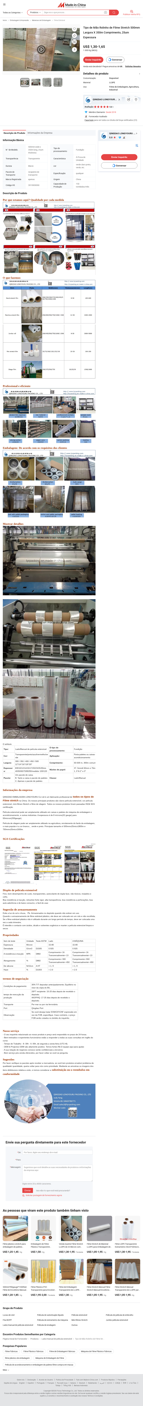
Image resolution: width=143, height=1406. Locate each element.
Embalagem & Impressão (19, 20)
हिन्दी (124, 1383)
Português (41, 1383)
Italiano (73, 1383)
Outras (75, 1325)
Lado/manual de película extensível (18, 1325)
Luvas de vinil (8, 1315)
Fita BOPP (7, 1320)
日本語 (117, 1383)
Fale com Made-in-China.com (87, 1380)
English (22, 1383)
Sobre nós (20, 1380)
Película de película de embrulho (119, 1315)
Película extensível (79, 1315)
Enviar (28, 1190)
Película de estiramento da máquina (52, 1320)
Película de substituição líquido (50, 1315)
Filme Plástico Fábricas (33, 1351)
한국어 (109, 1383)
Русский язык (62, 1383)
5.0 (111, 137)
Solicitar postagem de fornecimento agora (42, 1195)
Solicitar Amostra (133, 66)
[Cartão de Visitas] (137, 145)
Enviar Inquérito (93, 59)
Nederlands (92, 1383)
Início (5, 20)
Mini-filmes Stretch (80, 1320)
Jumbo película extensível (117, 1320)
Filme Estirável (59, 20)
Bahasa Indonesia (81, 1385)
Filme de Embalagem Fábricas (62, 1351)
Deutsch (82, 1383)
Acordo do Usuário (46, 1380)
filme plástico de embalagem (17, 1358)
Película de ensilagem (46, 1325)
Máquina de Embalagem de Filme (49, 1358)
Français (50, 1383)
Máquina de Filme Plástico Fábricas (96, 1351)
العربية (102, 1383)
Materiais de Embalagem (41, 20)
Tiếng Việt (67, 1385)
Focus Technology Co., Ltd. (67, 1391)
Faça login (89, 120)
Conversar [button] (117, 59)
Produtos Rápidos (108, 1380)
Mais (5, 1370)
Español (31, 1383)
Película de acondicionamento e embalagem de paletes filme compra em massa (39, 1364)
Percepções (122, 1380)
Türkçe (57, 1385)
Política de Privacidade (64, 1380)
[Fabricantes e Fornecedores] (72, 5)
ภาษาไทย (132, 1383)
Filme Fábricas (11, 1351)
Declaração (31, 1380)
